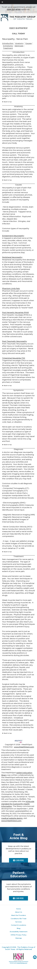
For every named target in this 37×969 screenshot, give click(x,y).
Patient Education (18, 874)
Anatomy (19, 43)
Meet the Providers (18, 915)
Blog (18, 928)
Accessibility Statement (18, 931)
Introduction (7, 43)
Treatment (8, 48)
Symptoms (8, 46)
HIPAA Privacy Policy (18, 935)
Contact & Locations (18, 925)
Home (18, 909)
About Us (18, 912)
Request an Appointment (18, 28)
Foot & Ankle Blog (18, 836)
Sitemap (18, 938)
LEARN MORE (19, 860)
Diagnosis (19, 46)
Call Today (18, 33)
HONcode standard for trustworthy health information (17, 803)
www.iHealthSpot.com (24, 747)
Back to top (8, 102)
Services (18, 922)
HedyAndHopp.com (22, 963)
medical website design (12, 818)
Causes (28, 43)
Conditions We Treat (18, 918)
